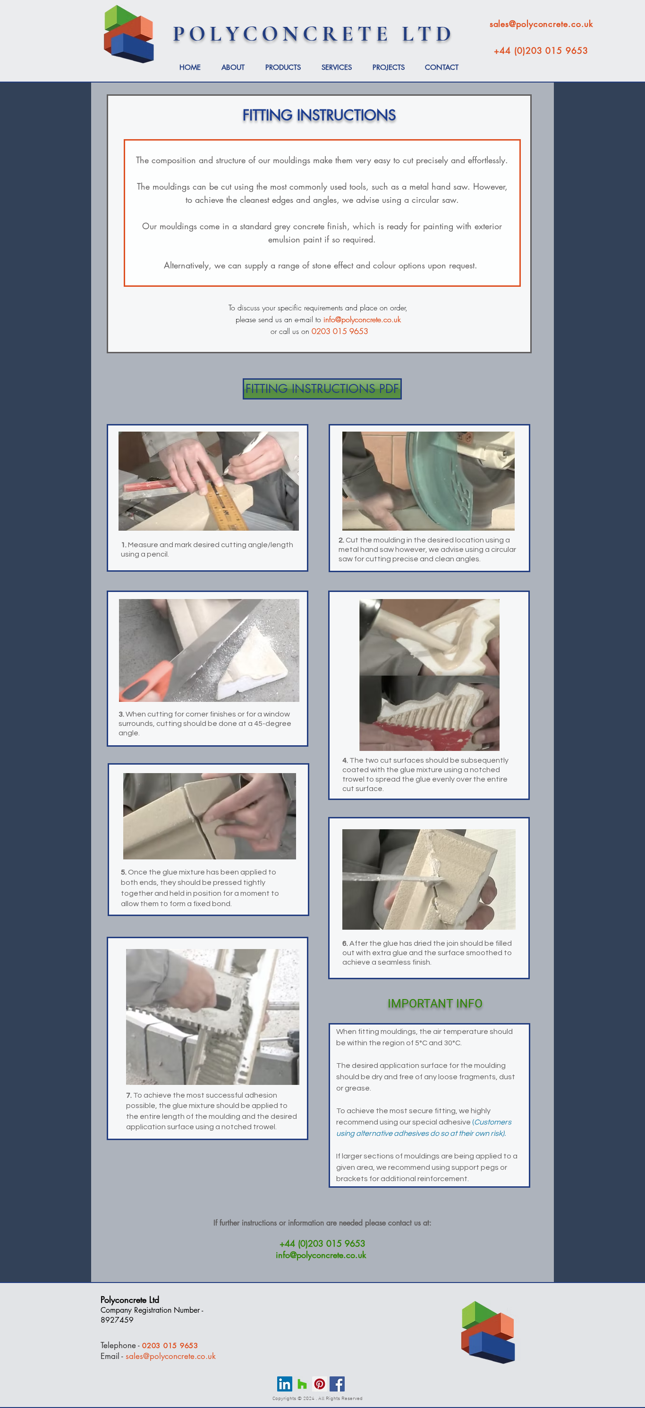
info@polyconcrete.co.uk (362, 319)
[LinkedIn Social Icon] (284, 1383)
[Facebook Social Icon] (337, 1383)
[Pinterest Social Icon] (319, 1383)
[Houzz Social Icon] (302, 1383)
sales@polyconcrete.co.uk (171, 1356)
